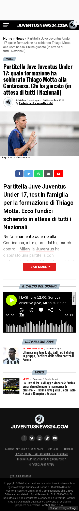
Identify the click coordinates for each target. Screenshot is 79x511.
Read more (38, 267)
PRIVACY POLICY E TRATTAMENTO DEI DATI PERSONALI (41, 454)
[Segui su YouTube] (55, 438)
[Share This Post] (39, 173)
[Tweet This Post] (29, 173)
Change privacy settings (63, 508)
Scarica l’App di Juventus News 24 (24, 449)
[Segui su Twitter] (32, 438)
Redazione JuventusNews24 (36, 103)
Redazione (68, 449)
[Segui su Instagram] (39, 438)
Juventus (45, 249)
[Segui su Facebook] (24, 438)
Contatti (53, 449)
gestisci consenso (20, 476)
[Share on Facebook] (19, 173)
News (20, 38)
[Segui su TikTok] (47, 438)
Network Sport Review (41, 464)
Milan (24, 249)
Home (7, 38)
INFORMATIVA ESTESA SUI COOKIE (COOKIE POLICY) (41, 459)
